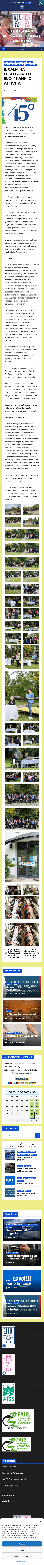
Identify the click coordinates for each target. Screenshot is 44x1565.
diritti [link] (20, 1166)
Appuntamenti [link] (10, 62)
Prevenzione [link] (10, 1033)
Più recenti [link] (10, 1146)
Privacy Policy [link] (8, 1495)
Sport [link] (21, 65)
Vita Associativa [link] (31, 65)
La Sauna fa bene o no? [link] (20, 1014)
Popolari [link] (21, 1146)
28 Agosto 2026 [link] (15, 1288)
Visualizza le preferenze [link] (22, 1556)
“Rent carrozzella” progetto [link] (17, 1232)
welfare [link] (34, 1154)
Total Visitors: (8, 1485)
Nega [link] (22, 1550)
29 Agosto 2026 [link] (15, 1262)
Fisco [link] (19, 1178)
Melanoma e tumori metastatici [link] (18, 988)
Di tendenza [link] (33, 1146)
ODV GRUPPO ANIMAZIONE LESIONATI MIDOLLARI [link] (22, 36)
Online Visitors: (8, 1467)
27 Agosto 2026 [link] (15, 1313)
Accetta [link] (22, 1544)
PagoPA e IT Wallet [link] (25, 1184)
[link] (41, 2)
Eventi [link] (30, 62)
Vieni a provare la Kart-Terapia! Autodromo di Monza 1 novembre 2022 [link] (15, 953)
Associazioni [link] (21, 62)
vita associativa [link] (23, 1154)
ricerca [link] (7, 65)
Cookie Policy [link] (20, 1561)
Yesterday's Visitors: (11, 1473)
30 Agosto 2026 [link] (15, 1237)
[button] (40, 1521)
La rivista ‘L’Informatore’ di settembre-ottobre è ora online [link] (29, 953)
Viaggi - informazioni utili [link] (26, 1152)
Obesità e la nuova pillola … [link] (21, 1037)
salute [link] (14, 65)
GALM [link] (23, 994)
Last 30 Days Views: (11, 1479)
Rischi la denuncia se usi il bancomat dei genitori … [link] (26, 1171)
